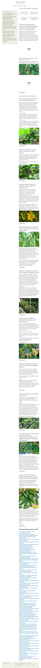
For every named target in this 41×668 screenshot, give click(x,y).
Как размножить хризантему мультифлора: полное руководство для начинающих (28, 565)
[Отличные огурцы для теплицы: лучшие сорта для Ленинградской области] (29, 388)
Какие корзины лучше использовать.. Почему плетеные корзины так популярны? (28, 611)
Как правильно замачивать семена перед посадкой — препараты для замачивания (28, 614)
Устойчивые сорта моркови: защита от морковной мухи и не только (27, 532)
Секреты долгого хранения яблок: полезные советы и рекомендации (28, 644)
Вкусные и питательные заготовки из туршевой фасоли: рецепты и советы (29, 641)
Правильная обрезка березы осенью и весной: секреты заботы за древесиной (29, 649)
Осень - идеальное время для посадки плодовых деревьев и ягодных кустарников (27, 604)
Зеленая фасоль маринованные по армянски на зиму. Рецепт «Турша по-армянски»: (28, 617)
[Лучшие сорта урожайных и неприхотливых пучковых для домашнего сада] (29, 351)
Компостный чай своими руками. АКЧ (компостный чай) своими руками (27, 606)
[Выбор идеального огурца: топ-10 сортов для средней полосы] (29, 136)
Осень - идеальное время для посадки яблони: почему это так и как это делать (29, 596)
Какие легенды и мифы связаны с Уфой (28, 552)
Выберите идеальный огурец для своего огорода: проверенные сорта (29, 271)
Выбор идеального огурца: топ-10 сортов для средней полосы (28, 99)
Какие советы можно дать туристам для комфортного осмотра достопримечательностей (28, 535)
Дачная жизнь (20, 2)
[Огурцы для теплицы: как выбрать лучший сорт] (29, 423)
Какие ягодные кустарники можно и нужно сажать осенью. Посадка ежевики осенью (28, 626)
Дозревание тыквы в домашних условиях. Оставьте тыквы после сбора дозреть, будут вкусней (28, 629)
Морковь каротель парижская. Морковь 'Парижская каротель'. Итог (27, 638)
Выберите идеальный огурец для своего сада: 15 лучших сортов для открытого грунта (29, 228)
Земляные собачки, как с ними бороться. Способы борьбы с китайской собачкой (9, 35)
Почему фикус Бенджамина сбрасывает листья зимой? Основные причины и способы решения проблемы (29, 560)
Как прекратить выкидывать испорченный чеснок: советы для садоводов (28, 576)
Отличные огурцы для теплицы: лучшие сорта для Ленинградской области (28, 365)
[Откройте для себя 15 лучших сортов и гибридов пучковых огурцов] (29, 171)
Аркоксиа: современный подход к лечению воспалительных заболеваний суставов (9, 18)
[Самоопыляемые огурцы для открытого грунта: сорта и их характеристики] (29, 216)
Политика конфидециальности (19, 664)
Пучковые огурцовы (24, 12)
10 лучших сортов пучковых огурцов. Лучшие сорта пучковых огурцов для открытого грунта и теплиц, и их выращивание (28, 27)
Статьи (24, 5)
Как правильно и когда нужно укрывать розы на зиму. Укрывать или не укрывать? (29, 609)
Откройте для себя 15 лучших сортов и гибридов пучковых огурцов (27, 151)
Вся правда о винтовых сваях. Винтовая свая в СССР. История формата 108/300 (28, 636)
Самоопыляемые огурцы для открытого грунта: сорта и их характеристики (27, 186)
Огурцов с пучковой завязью (34, 18)
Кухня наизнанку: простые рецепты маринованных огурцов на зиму (26, 547)
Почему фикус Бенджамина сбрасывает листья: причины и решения (27, 556)
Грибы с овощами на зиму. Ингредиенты (28, 624)
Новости (20, 5)
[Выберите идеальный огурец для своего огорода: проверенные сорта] (29, 305)
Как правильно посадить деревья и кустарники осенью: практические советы (9, 28)
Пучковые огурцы (34, 12)
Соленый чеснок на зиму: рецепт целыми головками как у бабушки (28, 578)
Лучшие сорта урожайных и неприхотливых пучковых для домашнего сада (27, 319)
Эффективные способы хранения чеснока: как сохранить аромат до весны (29, 583)
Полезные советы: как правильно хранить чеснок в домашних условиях (28, 570)
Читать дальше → (22, 92)
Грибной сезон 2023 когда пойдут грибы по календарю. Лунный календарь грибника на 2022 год (28, 633)
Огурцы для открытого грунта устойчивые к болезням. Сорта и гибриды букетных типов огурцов (28, 476)
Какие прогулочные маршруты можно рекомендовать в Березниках (27, 550)
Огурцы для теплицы (24, 18)
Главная (15, 5)
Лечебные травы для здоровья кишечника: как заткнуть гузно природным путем (28, 545)
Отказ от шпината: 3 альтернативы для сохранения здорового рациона (27, 656)
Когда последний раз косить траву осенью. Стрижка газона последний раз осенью (10, 40)
